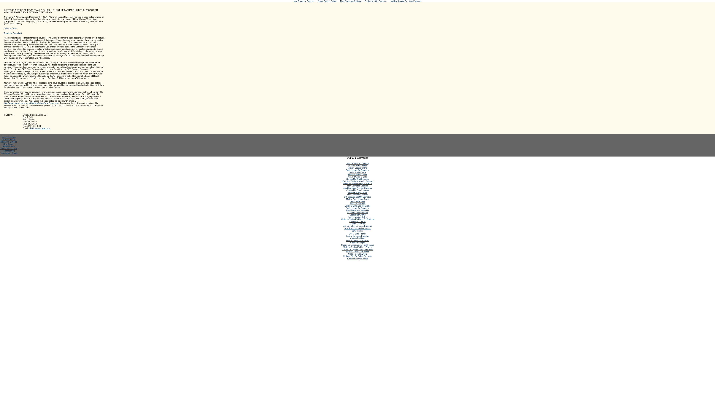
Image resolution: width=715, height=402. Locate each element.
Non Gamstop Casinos (357, 186)
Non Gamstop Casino (357, 174)
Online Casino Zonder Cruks (358, 206)
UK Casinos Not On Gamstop (357, 197)
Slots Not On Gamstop (357, 212)
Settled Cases (8, 146)
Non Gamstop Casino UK (357, 210)
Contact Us (9, 151)
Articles (13, 142)
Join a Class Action (8, 148)
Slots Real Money (358, 203)
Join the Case (10, 28)
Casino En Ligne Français (357, 236)
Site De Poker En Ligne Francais (357, 226)
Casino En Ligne (357, 238)
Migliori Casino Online (357, 168)
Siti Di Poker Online (357, 172)
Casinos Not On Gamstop (357, 163)
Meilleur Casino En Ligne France (357, 183)
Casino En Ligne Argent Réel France (357, 245)
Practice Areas (8, 139)
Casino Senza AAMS (357, 254)
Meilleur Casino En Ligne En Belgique (357, 219)
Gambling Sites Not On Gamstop (357, 188)
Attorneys (4, 142)
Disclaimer (5, 153)
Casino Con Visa (357, 224)
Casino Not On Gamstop (357, 179)
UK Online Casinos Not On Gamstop (357, 181)
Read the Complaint (13, 33)
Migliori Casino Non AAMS (357, 252)
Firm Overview (8, 137)
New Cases (8, 144)
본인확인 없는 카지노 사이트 (357, 228)
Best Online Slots (357, 201)
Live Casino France (357, 234)
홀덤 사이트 (357, 231)
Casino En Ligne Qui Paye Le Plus (357, 249)
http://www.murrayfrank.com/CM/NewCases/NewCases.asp (31, 103)
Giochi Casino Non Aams (357, 240)
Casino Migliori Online (357, 217)
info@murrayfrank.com (39, 128)
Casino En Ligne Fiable (357, 258)
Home (15, 153)
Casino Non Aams (357, 215)
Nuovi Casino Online (357, 166)
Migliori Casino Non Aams (357, 199)
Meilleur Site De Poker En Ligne (357, 256)
